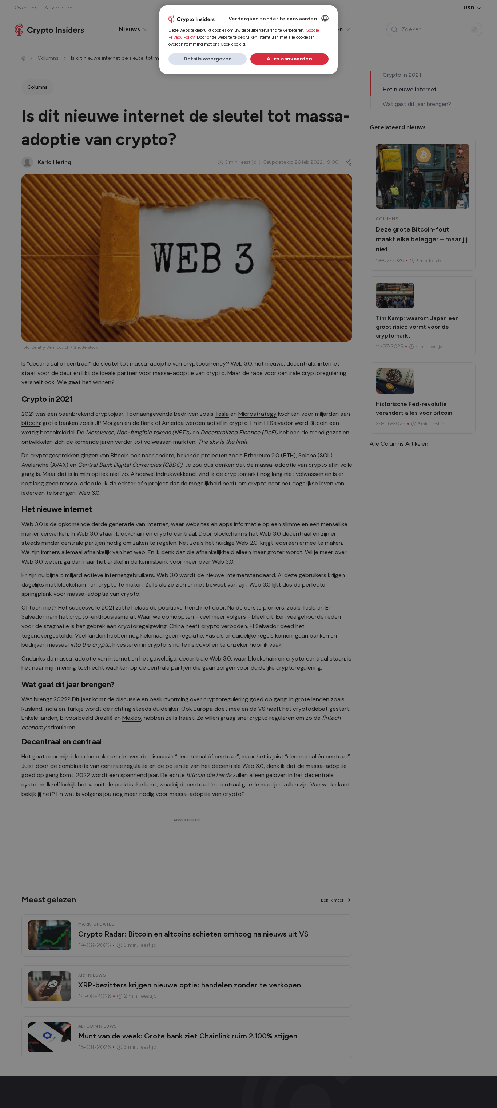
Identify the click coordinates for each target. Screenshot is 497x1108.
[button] (207, 59)
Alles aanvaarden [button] (289, 59)
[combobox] (325, 18)
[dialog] (248, 39)
